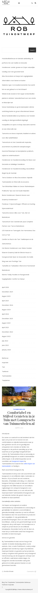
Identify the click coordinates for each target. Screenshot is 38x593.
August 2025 (6, 296)
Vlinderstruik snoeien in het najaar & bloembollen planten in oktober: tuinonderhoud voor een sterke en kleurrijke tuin (19, 98)
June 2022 (5, 345)
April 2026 (5, 287)
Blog (3, 582)
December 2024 (7, 305)
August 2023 (6, 323)
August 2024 (6, 310)
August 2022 (6, 336)
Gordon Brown (8, 571)
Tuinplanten (6, 380)
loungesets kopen (18, 461)
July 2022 (5, 341)
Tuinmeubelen (6, 376)
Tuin (3, 367)
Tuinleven (5, 371)
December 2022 (7, 332)
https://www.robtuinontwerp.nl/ (23, 589)
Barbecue (5, 358)
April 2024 (5, 314)
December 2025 (7, 292)
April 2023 (5, 327)
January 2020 (6, 350)
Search (32, 50)
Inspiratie (5, 362)
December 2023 (7, 318)
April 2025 (5, 301)
